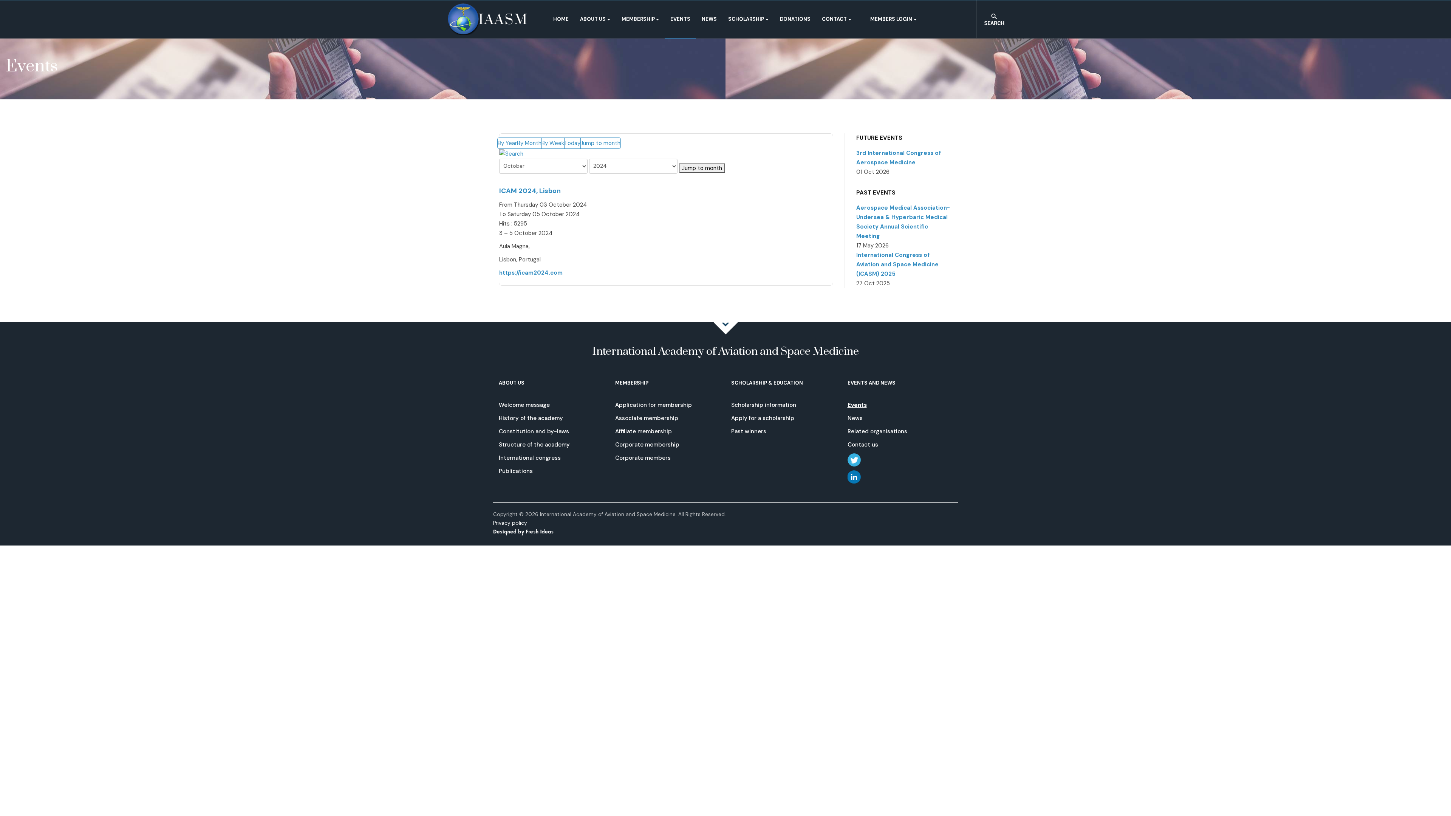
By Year (507, 143)
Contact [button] (834, 19)
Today (572, 143)
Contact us (863, 444)
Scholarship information (763, 405)
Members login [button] (891, 19)
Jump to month (600, 143)
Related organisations (877, 431)
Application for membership (653, 405)
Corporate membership (647, 444)
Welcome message (524, 405)
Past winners (748, 431)
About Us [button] (593, 19)
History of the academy (531, 418)
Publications (516, 471)
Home (561, 19)
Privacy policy (510, 523)
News (709, 19)
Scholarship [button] (746, 19)
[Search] (511, 153)
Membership (638, 19)
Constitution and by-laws (534, 431)
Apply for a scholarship (762, 418)
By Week (552, 143)
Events (680, 19)
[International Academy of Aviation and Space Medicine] (487, 19)
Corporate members (643, 458)
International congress (530, 458)
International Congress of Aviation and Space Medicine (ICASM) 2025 (897, 264)
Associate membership (646, 418)
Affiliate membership (643, 431)
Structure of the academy (534, 444)
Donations (795, 19)
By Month (529, 143)
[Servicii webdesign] (528, 531)
